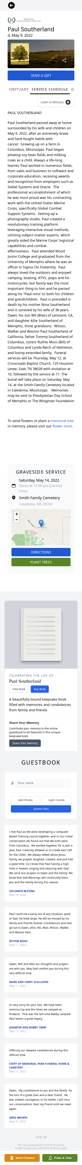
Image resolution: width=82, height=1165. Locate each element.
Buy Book (40, 689)
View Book (18, 689)
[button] (41, 523)
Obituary (19, 89)
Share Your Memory (25, 743)
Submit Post (41, 809)
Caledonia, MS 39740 (35, 504)
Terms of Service (51, 1148)
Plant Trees (41, 562)
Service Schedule (50, 89)
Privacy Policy (30, 1148)
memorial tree (62, 420)
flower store (62, 426)
